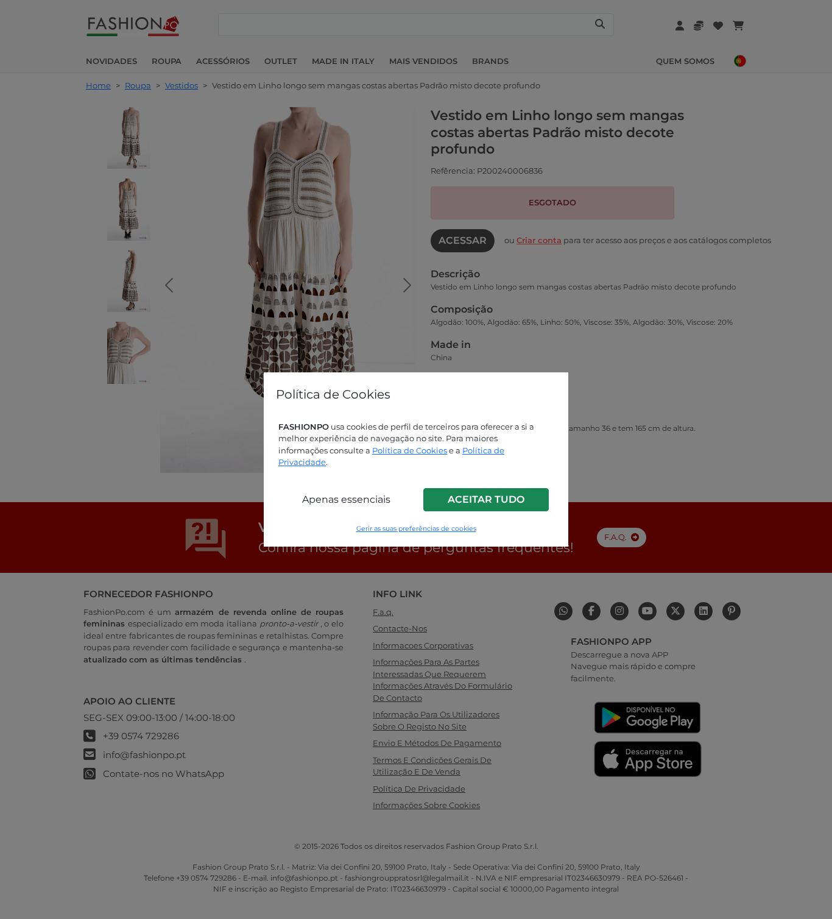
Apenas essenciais (346, 499)
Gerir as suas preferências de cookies (416, 529)
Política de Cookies (409, 450)
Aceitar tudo (486, 499)
